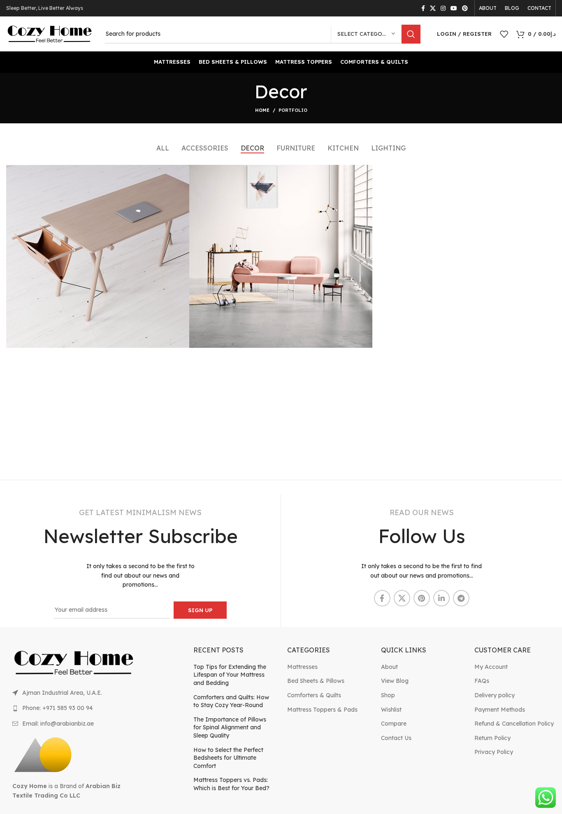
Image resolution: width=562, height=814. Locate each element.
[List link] (73, 692)
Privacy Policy (493, 752)
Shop (388, 695)
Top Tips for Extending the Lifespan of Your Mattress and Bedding (229, 675)
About (389, 667)
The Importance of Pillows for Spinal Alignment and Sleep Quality (229, 727)
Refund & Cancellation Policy (514, 723)
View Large (179, 174)
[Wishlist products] (504, 34)
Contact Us (396, 738)
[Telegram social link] (461, 598)
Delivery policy (494, 695)
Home (262, 110)
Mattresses (302, 667)
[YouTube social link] (454, 8)
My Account (491, 667)
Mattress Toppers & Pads (322, 709)
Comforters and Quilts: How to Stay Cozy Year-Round (231, 701)
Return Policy (492, 738)
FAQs (481, 680)
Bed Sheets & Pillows (315, 680)
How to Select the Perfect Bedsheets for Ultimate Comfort (228, 758)
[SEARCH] (411, 34)
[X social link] (432, 8)
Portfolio (293, 110)
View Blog (395, 680)
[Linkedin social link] (441, 598)
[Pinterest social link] (465, 8)
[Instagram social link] (443, 8)
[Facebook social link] (423, 8)
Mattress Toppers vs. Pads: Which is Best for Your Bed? (231, 784)
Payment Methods (499, 709)
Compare (393, 723)
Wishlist (391, 709)
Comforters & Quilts (314, 695)
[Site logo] (49, 33)
